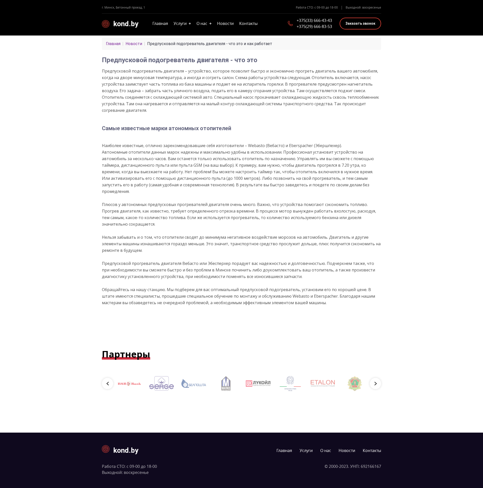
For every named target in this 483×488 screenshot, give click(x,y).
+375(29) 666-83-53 (314, 26)
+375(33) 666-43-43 (314, 20)
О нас (204, 23)
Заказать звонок (360, 23)
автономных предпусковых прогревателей (165, 204)
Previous (107, 383)
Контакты (248, 23)
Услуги (182, 23)
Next (375, 383)
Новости (225, 23)
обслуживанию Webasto (285, 296)
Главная (160, 23)
